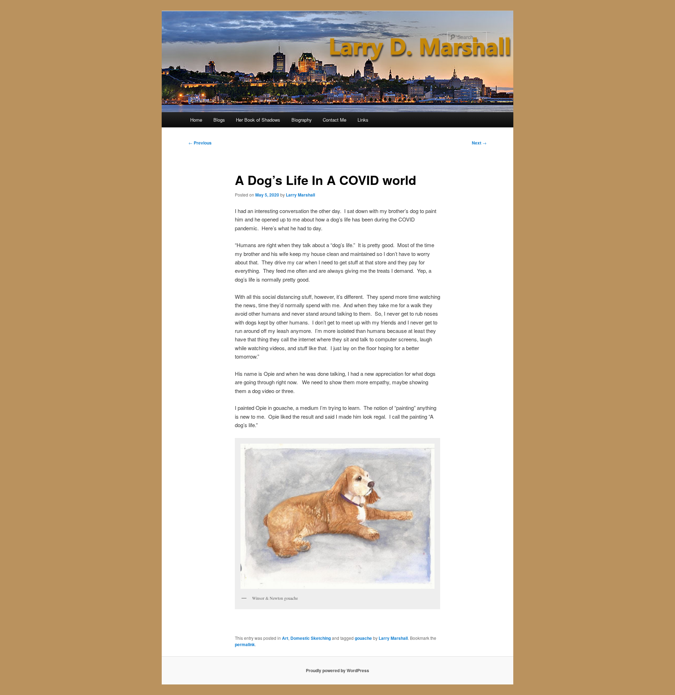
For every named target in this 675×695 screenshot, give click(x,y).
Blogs (219, 119)
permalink (245, 644)
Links (363, 119)
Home (196, 119)
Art (285, 638)
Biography (301, 119)
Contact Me (334, 119)
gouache (363, 638)
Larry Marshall (300, 195)
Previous (200, 143)
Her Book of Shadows (258, 119)
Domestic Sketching (310, 638)
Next (479, 143)
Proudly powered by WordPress (337, 670)
